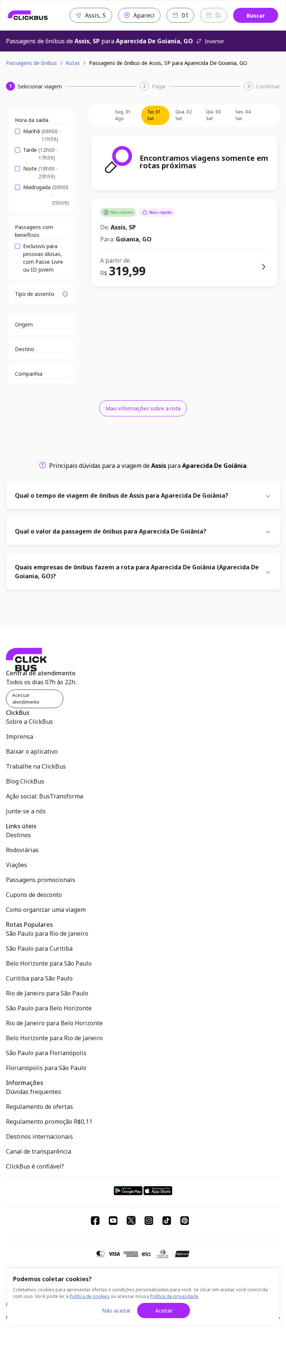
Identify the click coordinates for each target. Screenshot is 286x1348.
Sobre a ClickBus (29, 721)
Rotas (73, 62)
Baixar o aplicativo (32, 751)
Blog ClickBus (25, 781)
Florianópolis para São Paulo (46, 1068)
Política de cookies (89, 1296)
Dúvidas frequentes (33, 1092)
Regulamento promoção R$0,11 (49, 1121)
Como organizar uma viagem (46, 910)
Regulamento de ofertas (39, 1107)
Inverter (214, 41)
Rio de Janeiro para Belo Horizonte (54, 1023)
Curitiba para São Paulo (39, 978)
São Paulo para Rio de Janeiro (47, 933)
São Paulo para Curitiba (39, 948)
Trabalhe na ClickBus (36, 766)
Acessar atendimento (25, 698)
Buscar (256, 15)
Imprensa (19, 736)
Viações (16, 865)
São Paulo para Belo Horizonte (49, 1008)
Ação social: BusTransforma (44, 796)
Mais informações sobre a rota (143, 408)
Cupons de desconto (34, 895)
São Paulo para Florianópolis (46, 1053)
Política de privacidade (174, 1296)
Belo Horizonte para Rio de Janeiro (54, 1038)
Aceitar (163, 1310)
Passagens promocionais (40, 880)
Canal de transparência (38, 1151)
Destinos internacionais (39, 1136)
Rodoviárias (22, 850)
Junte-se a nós (26, 811)
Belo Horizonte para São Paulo (49, 963)
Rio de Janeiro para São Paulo (47, 993)
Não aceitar (116, 1310)
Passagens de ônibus (31, 62)
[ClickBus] (28, 15)
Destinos (18, 835)
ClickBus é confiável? (35, 1166)
